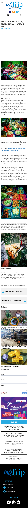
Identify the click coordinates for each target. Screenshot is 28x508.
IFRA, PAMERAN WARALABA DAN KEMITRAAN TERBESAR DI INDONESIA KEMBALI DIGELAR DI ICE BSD (14, 435)
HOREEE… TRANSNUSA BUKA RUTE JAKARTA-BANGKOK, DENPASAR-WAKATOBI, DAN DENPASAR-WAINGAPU (14, 450)
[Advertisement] (14, 44)
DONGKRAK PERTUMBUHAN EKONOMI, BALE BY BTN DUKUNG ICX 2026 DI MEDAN (14, 443)
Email (2, 380)
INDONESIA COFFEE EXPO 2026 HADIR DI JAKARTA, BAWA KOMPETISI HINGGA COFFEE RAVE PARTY (14, 427)
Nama (2, 374)
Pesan (2, 385)
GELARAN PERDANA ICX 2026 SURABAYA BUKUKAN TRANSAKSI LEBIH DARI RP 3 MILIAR (14, 458)
